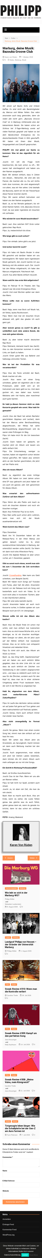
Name (5, 1171)
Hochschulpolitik (11, 888)
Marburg (18, 60)
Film (7, 984)
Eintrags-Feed (8, 1224)
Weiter (32, 858)
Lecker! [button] (25, 1255)
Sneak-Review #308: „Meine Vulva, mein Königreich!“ (19, 1081)
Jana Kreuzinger (11, 1039)
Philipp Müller (9, 899)
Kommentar (8, 1157)
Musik (24, 60)
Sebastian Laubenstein (13, 904)
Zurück (10, 858)
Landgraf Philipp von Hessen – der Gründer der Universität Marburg (20, 944)
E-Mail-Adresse (9, 1181)
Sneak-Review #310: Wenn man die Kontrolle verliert (21, 990)
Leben (8, 937)
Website (6, 1191)
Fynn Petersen (12, 1135)
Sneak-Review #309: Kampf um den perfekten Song (21, 1034)
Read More (33, 1255)
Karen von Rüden (11, 57)
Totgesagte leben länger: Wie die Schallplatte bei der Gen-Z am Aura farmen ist (20, 1128)
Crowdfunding (15, 575)
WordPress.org (8, 1235)
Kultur (12, 60)
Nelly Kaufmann (10, 1045)
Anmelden (7, 1219)
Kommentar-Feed (9, 1230)
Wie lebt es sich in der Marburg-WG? (16, 894)
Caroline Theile (12, 995)
